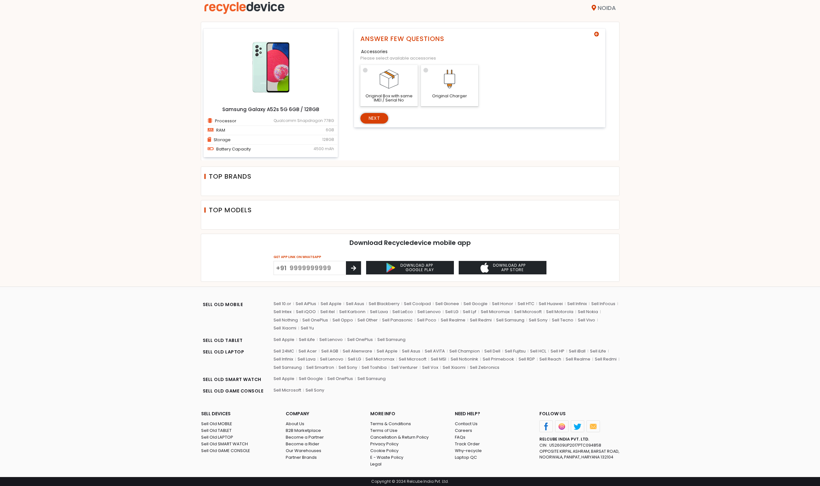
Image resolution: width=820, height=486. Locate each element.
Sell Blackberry (384, 304)
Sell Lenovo (429, 312)
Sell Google (475, 304)
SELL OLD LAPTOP (223, 352)
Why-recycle (468, 451)
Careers (463, 430)
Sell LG (451, 312)
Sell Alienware (357, 351)
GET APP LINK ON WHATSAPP (297, 257)
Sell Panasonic (397, 320)
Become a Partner (305, 437)
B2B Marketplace (303, 430)
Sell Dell (492, 351)
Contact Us (466, 424)
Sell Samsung (510, 320)
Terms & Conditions (390, 424)
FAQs (460, 437)
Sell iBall (577, 351)
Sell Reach (550, 359)
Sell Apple (331, 304)
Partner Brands (301, 457)
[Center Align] (353, 268)
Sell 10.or (282, 304)
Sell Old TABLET (216, 430)
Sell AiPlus (306, 304)
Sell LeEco (402, 312)
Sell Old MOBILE (216, 424)
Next (374, 118)
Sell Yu (307, 328)
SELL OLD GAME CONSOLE (233, 391)
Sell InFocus (603, 304)
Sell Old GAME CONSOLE (225, 451)
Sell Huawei (551, 304)
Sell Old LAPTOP (217, 437)
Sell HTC (526, 304)
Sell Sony (538, 320)
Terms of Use (384, 430)
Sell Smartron (320, 367)
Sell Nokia (588, 312)
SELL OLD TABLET (223, 340)
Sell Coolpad (417, 304)
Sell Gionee (447, 304)
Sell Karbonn (352, 312)
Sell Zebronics (484, 367)
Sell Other (367, 320)
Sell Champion (464, 351)
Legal (375, 464)
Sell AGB (329, 351)
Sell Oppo (342, 320)
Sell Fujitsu (515, 351)
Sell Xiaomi (285, 328)
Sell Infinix (577, 304)
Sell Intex (282, 312)
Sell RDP (527, 359)
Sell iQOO (306, 312)
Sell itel (327, 312)
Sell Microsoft (528, 312)
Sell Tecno (562, 320)
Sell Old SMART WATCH (224, 444)
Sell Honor (502, 304)
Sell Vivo (586, 320)
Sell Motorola (559, 312)
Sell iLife (307, 339)
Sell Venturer (404, 367)
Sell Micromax (495, 312)
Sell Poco (426, 320)
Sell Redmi (481, 320)
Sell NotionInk (464, 359)
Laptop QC (466, 457)
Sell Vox (430, 367)
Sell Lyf (469, 312)
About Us (295, 424)
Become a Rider (302, 444)
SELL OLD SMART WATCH (232, 379)
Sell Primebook (498, 359)
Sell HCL (538, 351)
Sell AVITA (435, 351)
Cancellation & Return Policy (399, 437)
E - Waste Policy (386, 457)
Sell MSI (438, 359)
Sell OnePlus (315, 320)
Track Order (467, 444)
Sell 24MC (284, 351)
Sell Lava (379, 312)
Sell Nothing (286, 320)
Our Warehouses (303, 451)
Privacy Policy (384, 444)
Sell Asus (355, 304)
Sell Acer (308, 351)
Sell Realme (453, 320)
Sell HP (557, 351)
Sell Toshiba (374, 367)
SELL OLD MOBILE (223, 304)
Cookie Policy (384, 451)
